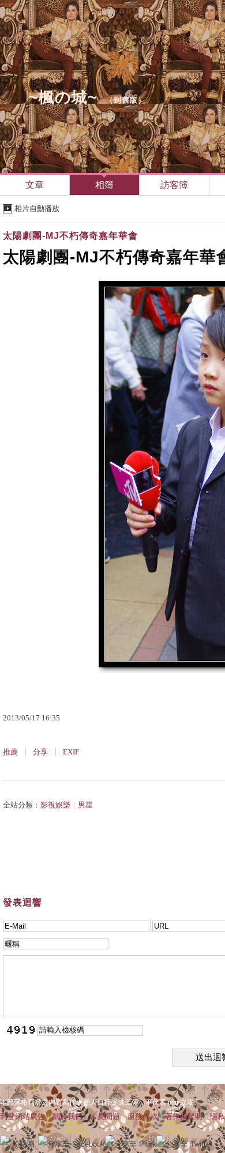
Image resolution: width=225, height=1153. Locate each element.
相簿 (104, 185)
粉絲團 (23, 1144)
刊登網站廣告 (22, 1116)
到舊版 (126, 100)
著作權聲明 (183, 1116)
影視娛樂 (55, 805)
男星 (85, 805)
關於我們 (67, 1116)
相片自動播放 (36, 208)
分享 (40, 752)
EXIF (71, 752)
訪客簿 (174, 185)
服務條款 (142, 1116)
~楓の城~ (63, 97)
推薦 (10, 752)
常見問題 (105, 1116)
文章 (34, 185)
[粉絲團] (4, 1140)
